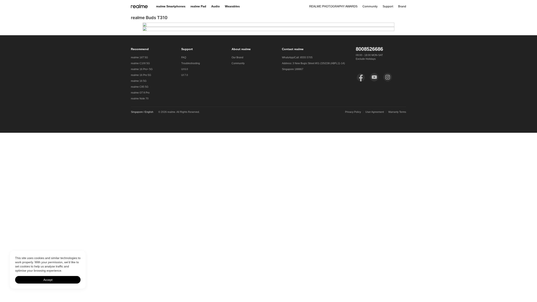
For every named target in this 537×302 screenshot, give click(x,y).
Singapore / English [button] (142, 112)
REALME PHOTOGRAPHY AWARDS (333, 6)
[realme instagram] (388, 77)
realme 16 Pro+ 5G (141, 69)
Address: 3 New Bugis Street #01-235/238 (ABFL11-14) (313, 63)
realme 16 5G (138, 80)
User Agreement (374, 112)
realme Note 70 (140, 98)
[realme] (139, 6)
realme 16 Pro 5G (141, 75)
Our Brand (237, 57)
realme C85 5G (139, 86)
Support (388, 6)
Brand (402, 6)
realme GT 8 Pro (140, 92)
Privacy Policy (353, 112)
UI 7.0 (184, 75)
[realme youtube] (374, 77)
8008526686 (369, 49)
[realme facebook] (361, 77)
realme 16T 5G (139, 57)
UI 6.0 (184, 69)
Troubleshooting (190, 63)
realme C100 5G (140, 63)
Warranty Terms (397, 112)
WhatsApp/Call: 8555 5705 (297, 57)
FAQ (183, 57)
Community (370, 6)
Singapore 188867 (292, 69)
